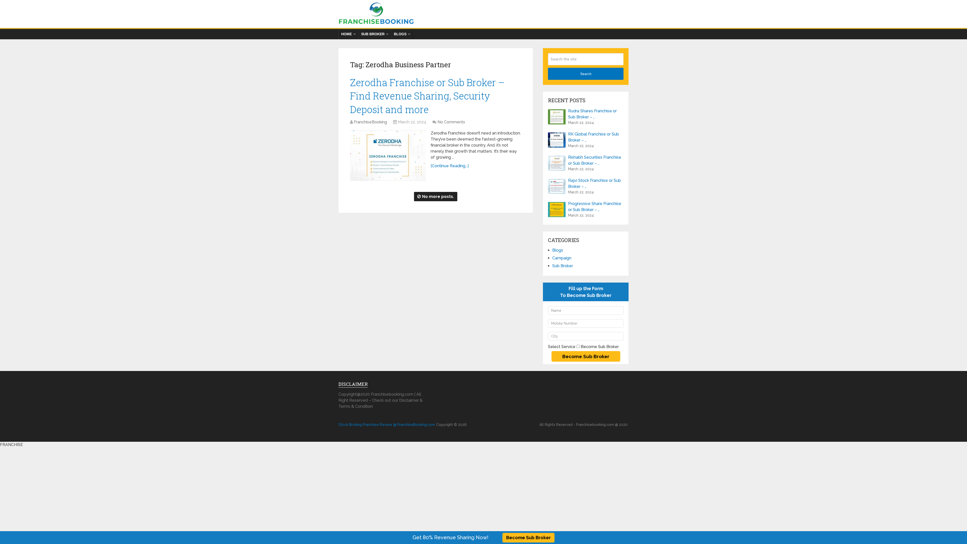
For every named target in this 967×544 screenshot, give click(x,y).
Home (346, 34)
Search (586, 74)
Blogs (400, 34)
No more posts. (438, 196)
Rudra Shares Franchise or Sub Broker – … (592, 114)
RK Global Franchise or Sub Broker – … (593, 137)
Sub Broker (373, 34)
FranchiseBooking (370, 122)
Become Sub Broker (528, 537)
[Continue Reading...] (450, 165)
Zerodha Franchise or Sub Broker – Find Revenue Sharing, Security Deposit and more (427, 95)
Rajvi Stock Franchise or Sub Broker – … (594, 183)
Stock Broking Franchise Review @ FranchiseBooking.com (386, 425)
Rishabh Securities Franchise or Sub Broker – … (594, 160)
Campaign (561, 258)
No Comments (451, 122)
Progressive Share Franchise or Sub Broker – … (594, 206)
